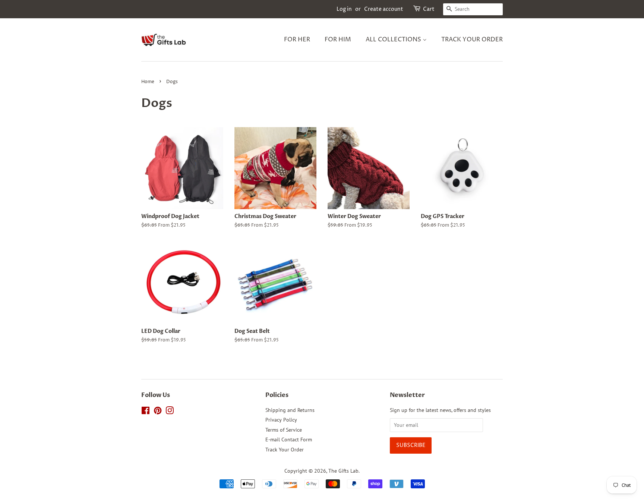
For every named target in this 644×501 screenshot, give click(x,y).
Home (147, 82)
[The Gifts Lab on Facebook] (145, 412)
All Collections (394, 39)
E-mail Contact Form (288, 439)
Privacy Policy (281, 419)
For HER (297, 39)
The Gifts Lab (343, 470)
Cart (429, 9)
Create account (383, 9)
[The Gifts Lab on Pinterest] (158, 412)
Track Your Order (472, 39)
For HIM (338, 39)
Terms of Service (283, 429)
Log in (344, 9)
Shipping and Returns (290, 410)
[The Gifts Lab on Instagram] (169, 412)
